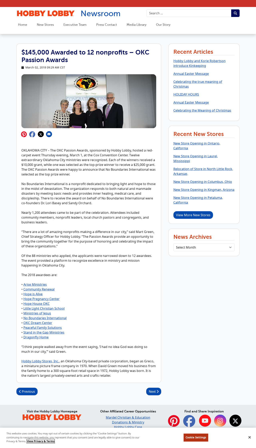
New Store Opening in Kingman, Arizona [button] (203, 189)
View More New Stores (193, 215)
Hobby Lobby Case (128, 427)
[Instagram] (220, 421)
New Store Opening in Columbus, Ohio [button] (202, 181)
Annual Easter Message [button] (191, 73)
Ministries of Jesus (37, 313)
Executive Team (75, 25)
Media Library (136, 25)
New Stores (45, 25)
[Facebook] (189, 423)
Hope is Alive (33, 294)
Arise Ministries (35, 284)
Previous (28, 391)
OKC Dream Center (37, 323)
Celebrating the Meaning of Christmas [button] (202, 110)
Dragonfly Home (36, 337)
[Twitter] (235, 421)
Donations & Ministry (128, 422)
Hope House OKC (36, 303)
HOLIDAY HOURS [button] (186, 94)
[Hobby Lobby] (52, 416)
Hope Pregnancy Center (41, 299)
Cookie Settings (196, 437)
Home (22, 25)
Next (153, 391)
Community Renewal (39, 289)
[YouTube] (205, 421)
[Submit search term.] (235, 13)
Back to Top (243, 415)
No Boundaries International (45, 318)
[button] (32, 134)
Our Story (163, 25)
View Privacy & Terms (40, 441)
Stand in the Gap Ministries (43, 332)
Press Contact (106, 25)
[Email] (49, 134)
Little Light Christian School (44, 308)
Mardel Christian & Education (128, 417)
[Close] (249, 437)
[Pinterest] (174, 423)
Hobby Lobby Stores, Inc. (40, 361)
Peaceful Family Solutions (42, 327)
